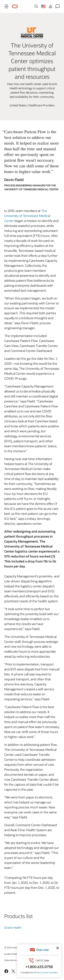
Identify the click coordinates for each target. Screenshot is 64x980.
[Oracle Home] (14, 6)
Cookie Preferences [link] (13, 953)
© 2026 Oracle (11, 947)
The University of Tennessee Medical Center (27, 216)
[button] (6, 6)
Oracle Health (12, 927)
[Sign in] (50, 6)
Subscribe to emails (13, 960)
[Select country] (43, 6)
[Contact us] (57, 6)
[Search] (36, 6)
